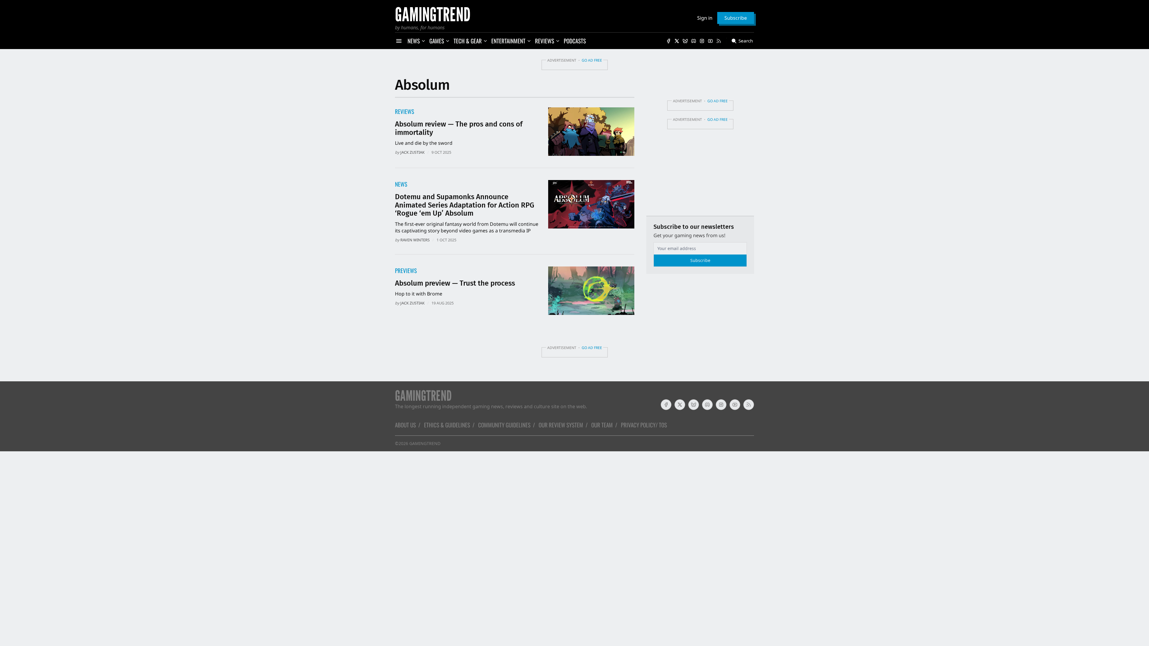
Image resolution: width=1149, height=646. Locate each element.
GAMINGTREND (424, 443)
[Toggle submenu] (423, 41)
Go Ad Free (592, 60)
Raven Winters (415, 240)
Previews (406, 270)
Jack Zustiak (412, 152)
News (401, 184)
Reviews (404, 111)
